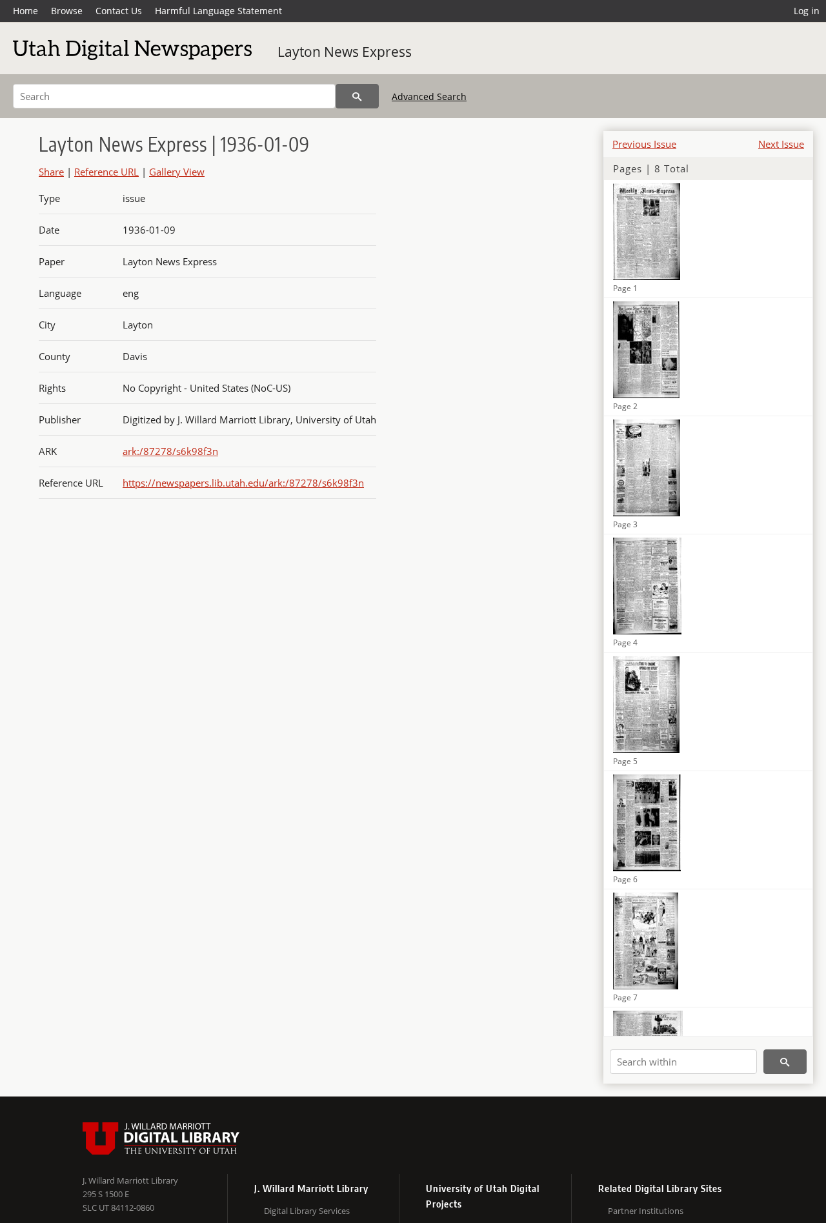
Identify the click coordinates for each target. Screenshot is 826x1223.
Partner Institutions (645, 1211)
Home (25, 11)
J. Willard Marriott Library (130, 1180)
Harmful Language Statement (218, 11)
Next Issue (781, 143)
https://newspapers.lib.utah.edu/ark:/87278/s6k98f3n (243, 482)
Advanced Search (429, 96)
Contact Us (119, 11)
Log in (807, 11)
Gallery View (177, 171)
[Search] (357, 96)
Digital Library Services (307, 1211)
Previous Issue (644, 143)
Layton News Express (344, 52)
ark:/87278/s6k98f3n (170, 451)
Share (51, 171)
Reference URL (106, 171)
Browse (67, 11)
